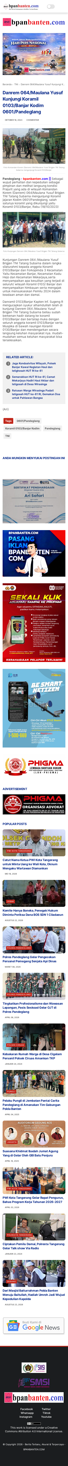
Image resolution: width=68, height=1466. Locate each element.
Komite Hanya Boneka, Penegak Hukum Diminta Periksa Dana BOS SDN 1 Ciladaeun (33, 912)
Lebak (10, 901)
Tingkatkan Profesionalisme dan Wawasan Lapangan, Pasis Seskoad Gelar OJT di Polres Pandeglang (33, 1008)
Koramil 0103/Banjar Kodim (22, 428)
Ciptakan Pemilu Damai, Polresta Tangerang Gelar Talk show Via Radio (34, 1246)
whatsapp (27, 1413)
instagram (26, 1416)
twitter (46, 1409)
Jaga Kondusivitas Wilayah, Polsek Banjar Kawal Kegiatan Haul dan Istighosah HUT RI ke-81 (34, 367)
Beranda (7, 84)
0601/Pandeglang (28, 421)
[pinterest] (27, 447)
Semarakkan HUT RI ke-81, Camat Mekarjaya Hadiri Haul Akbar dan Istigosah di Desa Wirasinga (33, 380)
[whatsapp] (20, 447)
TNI (16, 84)
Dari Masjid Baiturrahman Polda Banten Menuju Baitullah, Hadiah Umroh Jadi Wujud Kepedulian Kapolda (34, 1295)
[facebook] (6, 447)
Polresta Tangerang (19, 1235)
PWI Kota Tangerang (19, 851)
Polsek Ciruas (15, 1045)
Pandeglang (52, 428)
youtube (46, 1416)
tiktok (46, 1413)
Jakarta (12, 1142)
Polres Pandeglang (19, 948)
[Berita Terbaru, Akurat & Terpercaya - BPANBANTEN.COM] (21, 9)
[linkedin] (34, 447)
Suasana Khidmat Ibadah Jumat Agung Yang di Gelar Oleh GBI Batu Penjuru (30, 1153)
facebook (26, 1409)
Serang (11, 1281)
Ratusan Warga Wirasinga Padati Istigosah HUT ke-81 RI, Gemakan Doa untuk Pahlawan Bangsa (36, 394)
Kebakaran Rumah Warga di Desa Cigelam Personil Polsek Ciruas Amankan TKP (32, 1056)
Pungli (11, 1091)
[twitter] (13, 447)
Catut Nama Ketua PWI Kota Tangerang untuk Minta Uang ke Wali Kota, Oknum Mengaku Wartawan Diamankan (30, 864)
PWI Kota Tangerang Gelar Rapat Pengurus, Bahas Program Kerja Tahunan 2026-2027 (33, 1200)
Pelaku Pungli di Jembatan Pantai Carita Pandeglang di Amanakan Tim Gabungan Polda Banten (32, 1105)
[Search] (58, 6)
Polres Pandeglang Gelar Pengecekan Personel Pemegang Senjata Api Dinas (29, 959)
